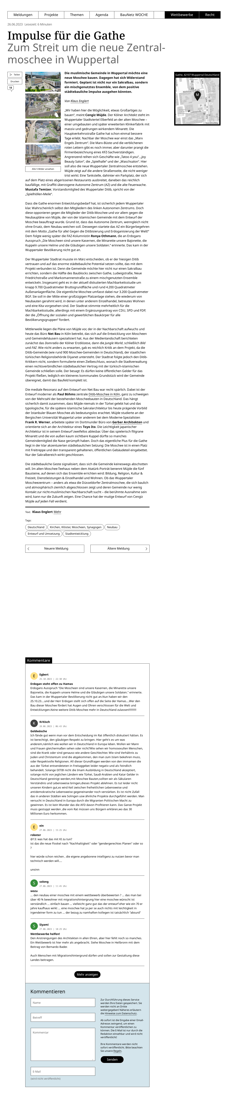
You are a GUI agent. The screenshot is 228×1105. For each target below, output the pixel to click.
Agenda (102, 15)
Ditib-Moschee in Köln (104, 394)
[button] (197, 96)
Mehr (57, 512)
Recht (210, 15)
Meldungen (22, 15)
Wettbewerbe (182, 15)
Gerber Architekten (127, 422)
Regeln (117, 1051)
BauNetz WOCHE (134, 15)
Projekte (51, 15)
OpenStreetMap (212, 122)
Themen (77, 15)
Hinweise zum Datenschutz (121, 1013)
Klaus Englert (80, 101)
